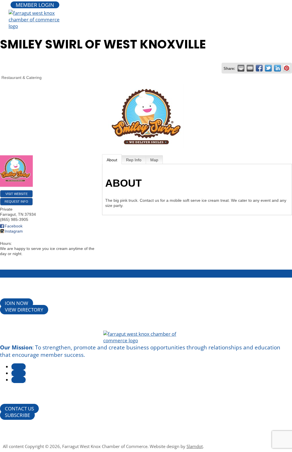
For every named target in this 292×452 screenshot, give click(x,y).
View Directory (24, 309)
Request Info (16, 201)
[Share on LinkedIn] (277, 68)
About (112, 160)
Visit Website (16, 194)
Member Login (35, 4)
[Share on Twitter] (268, 68)
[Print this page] (241, 68)
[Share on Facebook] (259, 68)
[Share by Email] (250, 68)
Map (154, 160)
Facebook (14, 226)
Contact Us (19, 408)
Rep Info (133, 160)
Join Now (16, 303)
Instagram (14, 231)
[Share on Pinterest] (286, 68)
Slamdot (194, 446)
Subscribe (17, 415)
